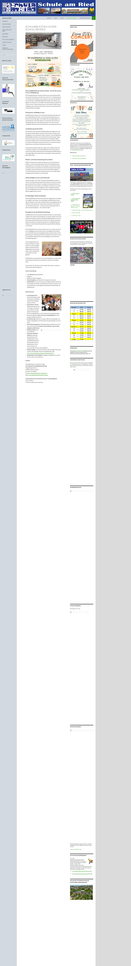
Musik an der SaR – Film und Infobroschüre (82, 210)
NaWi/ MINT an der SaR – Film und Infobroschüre (75, 206)
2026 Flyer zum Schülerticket (79, 158)
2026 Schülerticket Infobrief (79, 155)
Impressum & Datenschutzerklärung (7, 48)
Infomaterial (5, 33)
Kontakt (4, 45)
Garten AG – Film (76, 215)
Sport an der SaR (76, 212)
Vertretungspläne (6, 26)
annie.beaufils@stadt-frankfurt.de (38, 373)
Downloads (5, 36)
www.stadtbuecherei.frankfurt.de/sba (38, 375)
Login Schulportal (6, 24)
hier (89, 353)
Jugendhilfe (74, 362)
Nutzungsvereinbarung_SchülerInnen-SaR (82, 873)
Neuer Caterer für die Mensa (7, 30)
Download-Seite (79, 351)
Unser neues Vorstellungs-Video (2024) (75, 200)
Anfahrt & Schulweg (6, 42)
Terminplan (4, 21)
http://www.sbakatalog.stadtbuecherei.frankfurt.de (40, 353)
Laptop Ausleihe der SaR (75, 849)
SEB (79, 608)
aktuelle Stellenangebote (8, 39)
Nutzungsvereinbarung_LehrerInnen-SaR (82, 871)
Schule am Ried (6, 18)
